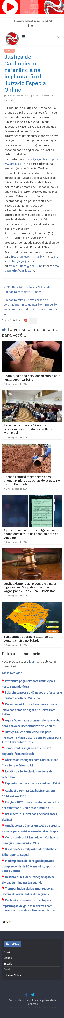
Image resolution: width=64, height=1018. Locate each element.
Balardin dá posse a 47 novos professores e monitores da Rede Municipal (28, 429)
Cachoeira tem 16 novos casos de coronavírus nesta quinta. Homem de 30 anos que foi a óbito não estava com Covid (32, 307)
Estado (8, 963)
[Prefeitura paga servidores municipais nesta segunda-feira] (32, 343)
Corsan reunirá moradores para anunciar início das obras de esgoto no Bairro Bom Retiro (32, 480)
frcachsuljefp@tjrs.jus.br (25, 266)
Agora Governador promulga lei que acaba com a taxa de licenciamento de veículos (31, 533)
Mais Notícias (12, 673)
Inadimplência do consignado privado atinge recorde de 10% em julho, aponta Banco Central (28, 866)
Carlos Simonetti (41, 95)
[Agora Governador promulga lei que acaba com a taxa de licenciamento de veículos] (32, 497)
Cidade (9, 51)
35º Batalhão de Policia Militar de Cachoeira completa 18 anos (27, 290)
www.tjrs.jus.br (35, 159)
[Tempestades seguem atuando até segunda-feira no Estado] (32, 604)
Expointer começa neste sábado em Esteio (33, 783)
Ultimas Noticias (25, 51)
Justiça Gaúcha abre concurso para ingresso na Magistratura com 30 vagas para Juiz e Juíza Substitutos (30, 587)
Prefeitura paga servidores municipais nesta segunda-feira (32, 378)
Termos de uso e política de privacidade (33, 1000)
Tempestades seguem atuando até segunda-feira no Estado (28, 638)
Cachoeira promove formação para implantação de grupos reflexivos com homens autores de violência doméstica (28, 905)
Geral (7, 969)
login (32, 661)
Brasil (7, 952)
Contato (33, 1004)
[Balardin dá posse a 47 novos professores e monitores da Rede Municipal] (32, 392)
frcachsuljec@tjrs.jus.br (27, 256)
